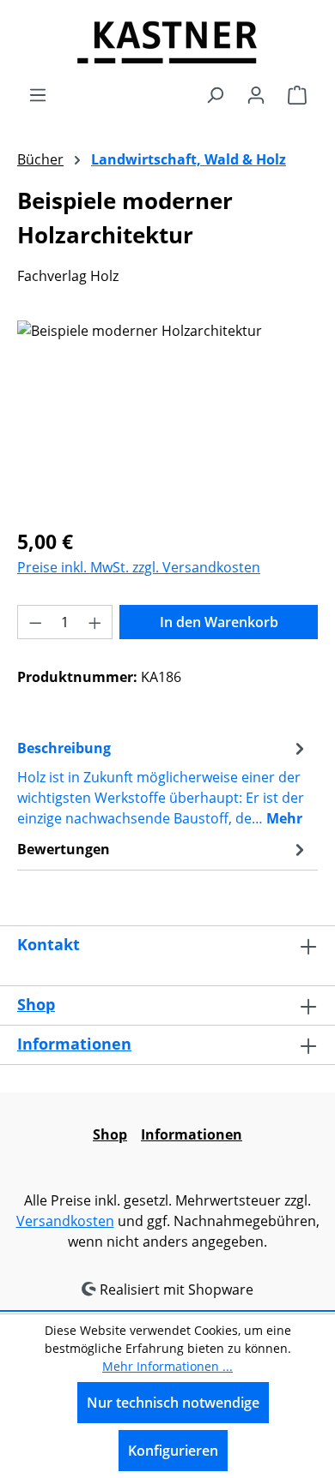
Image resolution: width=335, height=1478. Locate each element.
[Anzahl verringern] (35, 622)
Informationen (74, 1043)
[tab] (163, 782)
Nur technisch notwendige (173, 1402)
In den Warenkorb (219, 622)
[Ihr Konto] (256, 94)
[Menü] (37, 94)
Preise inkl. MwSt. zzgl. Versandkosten (138, 567)
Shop (36, 1004)
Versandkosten (65, 1221)
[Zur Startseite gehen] (167, 42)
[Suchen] (214, 94)
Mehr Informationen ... (167, 1366)
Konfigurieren (173, 1450)
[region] (167, 416)
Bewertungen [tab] (63, 849)
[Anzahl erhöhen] (95, 622)
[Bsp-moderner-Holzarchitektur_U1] (167, 416)
